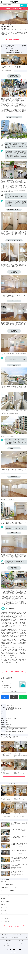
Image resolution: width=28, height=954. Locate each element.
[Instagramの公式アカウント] (8, 949)
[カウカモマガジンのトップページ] (14, 1)
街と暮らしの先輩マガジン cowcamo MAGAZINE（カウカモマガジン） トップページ (14, 934)
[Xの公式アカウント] (17, 949)
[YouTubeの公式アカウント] (14, 949)
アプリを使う (23, 5)
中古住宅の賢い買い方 (5, 918)
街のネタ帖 (3, 904)
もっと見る (14, 777)
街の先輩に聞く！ (4, 881)
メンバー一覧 (21, 940)
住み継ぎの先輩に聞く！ (6, 901)
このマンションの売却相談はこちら (14, 39)
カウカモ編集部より (5, 921)
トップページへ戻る (14, 926)
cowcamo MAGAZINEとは (7, 940)
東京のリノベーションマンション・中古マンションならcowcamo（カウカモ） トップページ (14, 938)
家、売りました (4, 915)
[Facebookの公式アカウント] (20, 949)
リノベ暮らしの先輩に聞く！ (7, 884)
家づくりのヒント (4, 913)
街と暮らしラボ (4, 907)
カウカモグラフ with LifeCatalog (7, 890)
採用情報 (7, 943)
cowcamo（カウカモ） (21, 46)
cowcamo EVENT (4, 893)
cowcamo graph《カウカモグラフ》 (8, 887)
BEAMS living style (5, 898)
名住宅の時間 (3, 910)
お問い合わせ (21, 943)
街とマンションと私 (5, 895)
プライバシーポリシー (7, 945)
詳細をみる (13, 691)
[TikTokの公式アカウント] (11, 949)
